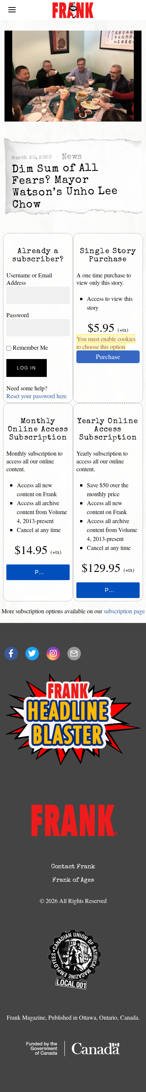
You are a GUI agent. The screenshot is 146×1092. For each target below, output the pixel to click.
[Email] (74, 653)
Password (17, 315)
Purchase (108, 356)
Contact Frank (73, 867)
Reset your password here (36, 396)
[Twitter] (32, 653)
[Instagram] (53, 653)
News (71, 157)
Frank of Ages (73, 881)
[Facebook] (11, 653)
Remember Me (29, 347)
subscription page (124, 611)
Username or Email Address (29, 279)
